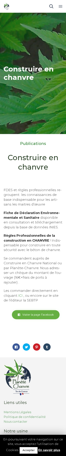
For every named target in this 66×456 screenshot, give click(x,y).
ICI (20, 296)
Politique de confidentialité (25, 417)
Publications (33, 143)
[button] (36, 314)
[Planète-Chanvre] (6, 6)
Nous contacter (15, 421)
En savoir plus (49, 450)
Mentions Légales (17, 412)
